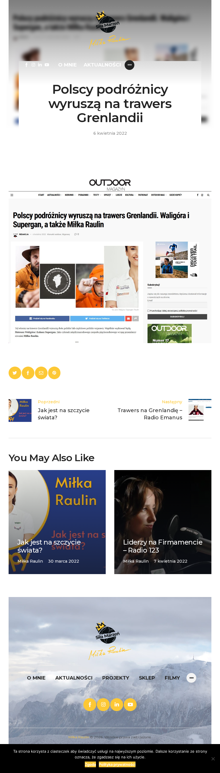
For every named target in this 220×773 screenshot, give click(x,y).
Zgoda (90, 764)
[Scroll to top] (193, 746)
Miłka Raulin (78, 737)
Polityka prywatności (117, 764)
